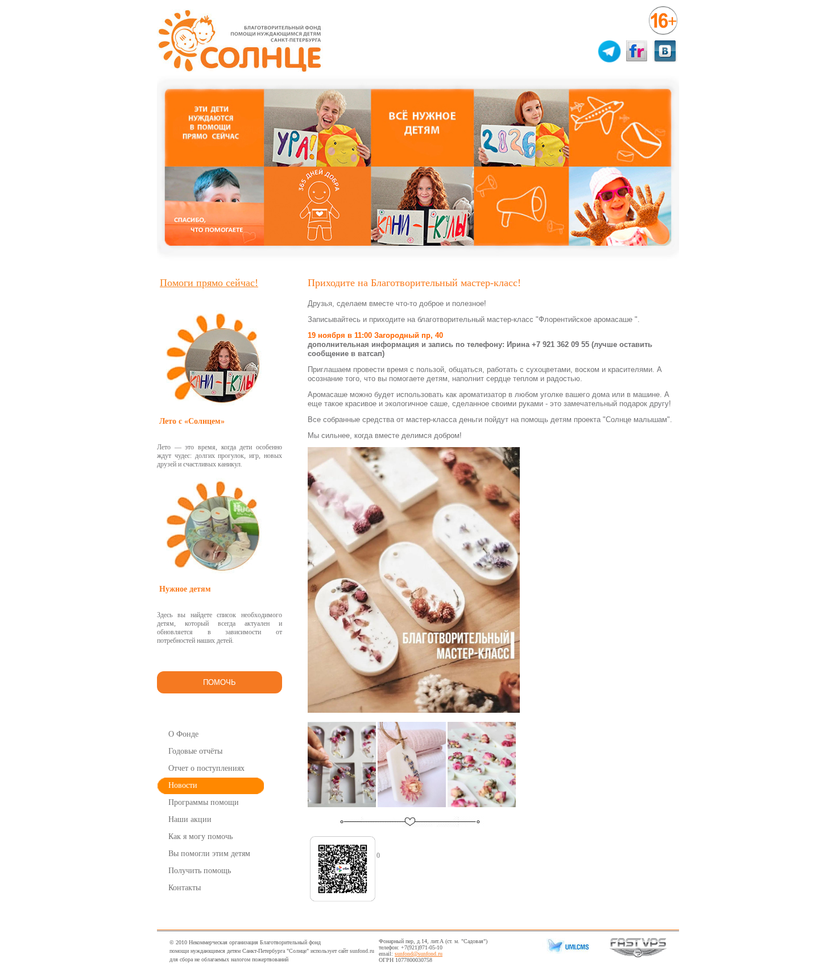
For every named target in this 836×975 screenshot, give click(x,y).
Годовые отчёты (195, 751)
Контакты (184, 887)
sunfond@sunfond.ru (418, 954)
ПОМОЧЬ (219, 682)
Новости (182, 785)
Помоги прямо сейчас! (209, 282)
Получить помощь (199, 870)
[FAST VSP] (638, 955)
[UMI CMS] (566, 952)
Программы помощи (203, 802)
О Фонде (183, 734)
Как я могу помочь (200, 836)
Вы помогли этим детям (209, 853)
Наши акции (190, 819)
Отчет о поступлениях (206, 768)
